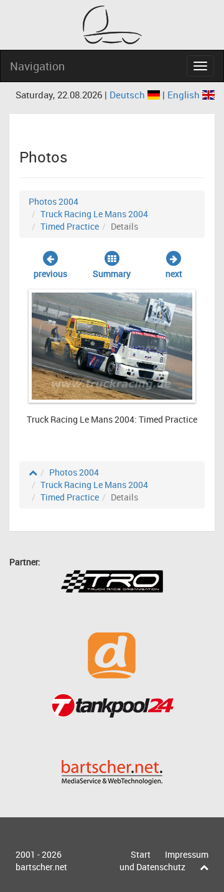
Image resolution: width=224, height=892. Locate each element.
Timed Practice (69, 226)
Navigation (37, 66)
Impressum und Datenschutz (163, 860)
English (184, 94)
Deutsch (128, 94)
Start (141, 854)
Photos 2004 (53, 201)
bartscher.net (41, 867)
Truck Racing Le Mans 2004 (94, 214)
